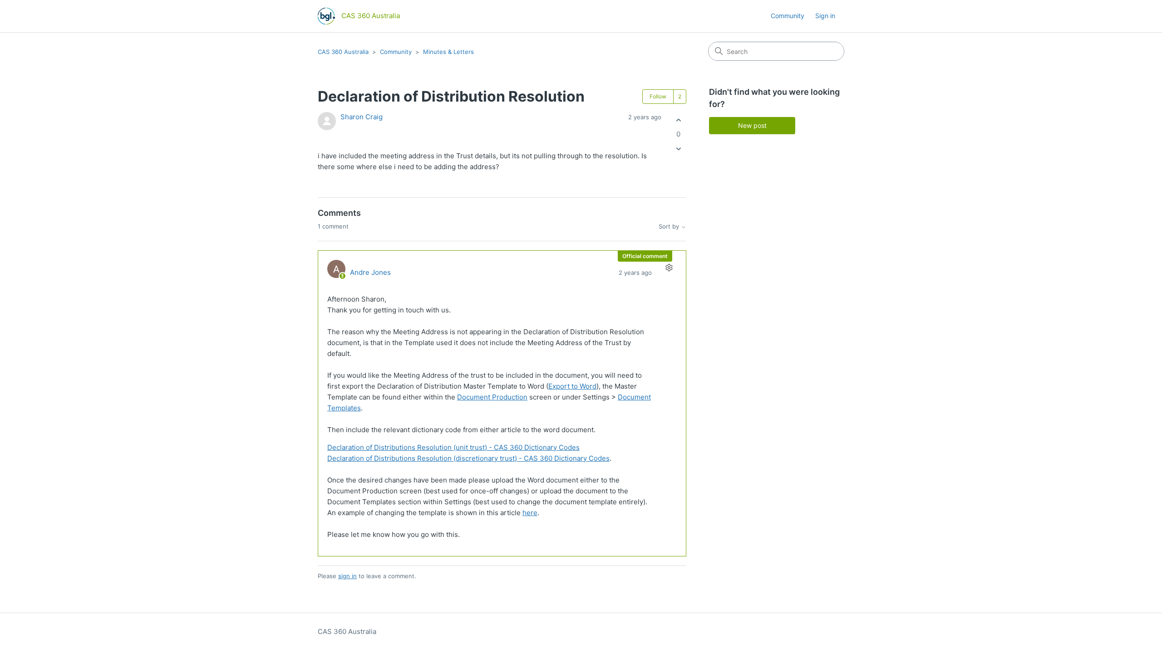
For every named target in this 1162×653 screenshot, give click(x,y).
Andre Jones (370, 272)
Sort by (670, 226)
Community (787, 15)
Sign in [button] (825, 15)
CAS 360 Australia (343, 51)
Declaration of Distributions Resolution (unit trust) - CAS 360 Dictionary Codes (453, 447)
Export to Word (572, 386)
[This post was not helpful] (678, 149)
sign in (347, 576)
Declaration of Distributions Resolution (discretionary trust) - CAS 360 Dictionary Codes (468, 458)
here (529, 512)
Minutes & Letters (448, 51)
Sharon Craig (361, 116)
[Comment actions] (669, 268)
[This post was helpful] (678, 120)
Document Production (492, 397)
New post (752, 125)
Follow (658, 96)
